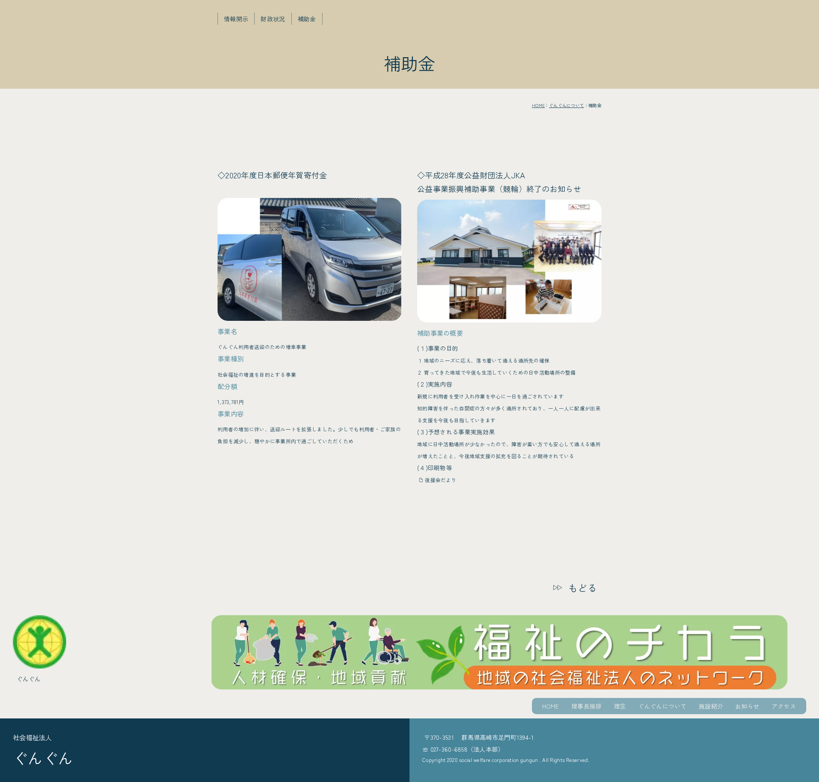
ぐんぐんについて (566, 105)
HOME (538, 105)
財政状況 (273, 19)
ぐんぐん (29, 678)
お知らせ (747, 706)
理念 (620, 706)
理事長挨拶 (586, 706)
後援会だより (440, 479)
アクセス (784, 706)
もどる (582, 587)
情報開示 (236, 19)
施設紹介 (711, 706)
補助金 (307, 19)
